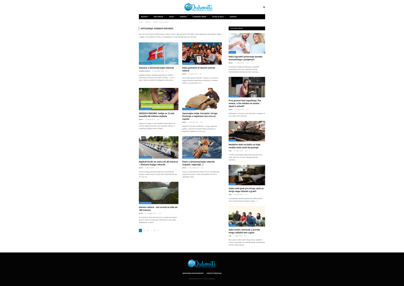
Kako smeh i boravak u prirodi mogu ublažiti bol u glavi (244, 231)
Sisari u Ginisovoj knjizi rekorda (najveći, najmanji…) (198, 163)
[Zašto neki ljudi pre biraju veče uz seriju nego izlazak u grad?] (247, 175)
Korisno (183, 17)
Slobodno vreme (199, 17)
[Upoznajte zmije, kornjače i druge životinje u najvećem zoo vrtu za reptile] (202, 99)
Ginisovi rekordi (145, 63)
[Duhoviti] (176, 7)
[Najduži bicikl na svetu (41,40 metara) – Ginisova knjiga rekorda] (158, 147)
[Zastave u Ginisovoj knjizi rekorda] (158, 53)
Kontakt (233, 17)
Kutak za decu (218, 17)
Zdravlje (232, 52)
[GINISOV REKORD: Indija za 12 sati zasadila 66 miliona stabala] (158, 99)
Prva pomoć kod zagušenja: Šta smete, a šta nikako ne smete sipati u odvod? (245, 103)
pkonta (184, 74)
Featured (232, 140)
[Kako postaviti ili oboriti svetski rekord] (202, 53)
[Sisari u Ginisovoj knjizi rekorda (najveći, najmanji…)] (202, 147)
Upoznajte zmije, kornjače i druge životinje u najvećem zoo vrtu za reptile (199, 116)
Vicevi (171, 17)
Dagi (230, 151)
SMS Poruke (158, 17)
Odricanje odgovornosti (193, 273)
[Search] (264, 7)
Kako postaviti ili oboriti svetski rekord (198, 69)
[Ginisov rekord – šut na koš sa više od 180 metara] (158, 193)
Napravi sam (233, 96)
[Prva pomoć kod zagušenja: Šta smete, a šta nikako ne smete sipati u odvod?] (247, 87)
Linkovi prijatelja (213, 273)
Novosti (144, 17)
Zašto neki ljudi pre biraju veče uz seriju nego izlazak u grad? (246, 190)
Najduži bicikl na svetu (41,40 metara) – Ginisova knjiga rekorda (158, 163)
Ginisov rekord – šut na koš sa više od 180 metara (158, 208)
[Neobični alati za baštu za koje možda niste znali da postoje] (247, 131)
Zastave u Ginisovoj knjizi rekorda (156, 67)
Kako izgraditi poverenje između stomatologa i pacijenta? (245, 58)
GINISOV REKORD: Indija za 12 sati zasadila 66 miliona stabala (156, 115)
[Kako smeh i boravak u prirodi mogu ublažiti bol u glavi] (247, 216)
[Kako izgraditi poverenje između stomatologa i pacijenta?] (247, 43)
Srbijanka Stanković (144, 71)
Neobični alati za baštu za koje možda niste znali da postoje (244, 146)
